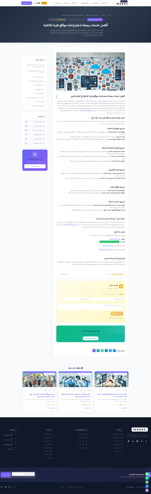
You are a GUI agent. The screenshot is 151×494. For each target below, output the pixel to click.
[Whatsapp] (147, 474)
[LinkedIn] (106, 350)
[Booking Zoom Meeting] (147, 486)
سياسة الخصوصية (78, 487)
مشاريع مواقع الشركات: (39, 89)
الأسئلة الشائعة (46, 441)
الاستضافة (84, 3)
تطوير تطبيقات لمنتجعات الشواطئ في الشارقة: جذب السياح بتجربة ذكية (76, 395)
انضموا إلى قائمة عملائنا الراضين (37, 106)
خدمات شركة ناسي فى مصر (35, 126)
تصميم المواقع (117, 434)
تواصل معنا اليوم (40, 101)
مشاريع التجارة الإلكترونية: (38, 85)
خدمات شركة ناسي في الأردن (35, 143)
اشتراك (4, 475)
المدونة (103, 15)
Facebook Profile (86, 110)
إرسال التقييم (116, 313)
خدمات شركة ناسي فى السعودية (92, 15)
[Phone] (147, 478)
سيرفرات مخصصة (81, 448)
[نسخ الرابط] (94, 350)
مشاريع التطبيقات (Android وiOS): (36, 81)
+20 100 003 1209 (8, 440)
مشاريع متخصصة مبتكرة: (38, 93)
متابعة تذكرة (47, 451)
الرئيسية (104, 3)
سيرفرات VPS (82, 444)
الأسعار (73, 3)
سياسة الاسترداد (62, 487)
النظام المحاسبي (116, 444)
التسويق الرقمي (117, 448)
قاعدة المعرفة (46, 437)
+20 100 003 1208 (8, 435)
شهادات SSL (82, 441)
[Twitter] (110, 350)
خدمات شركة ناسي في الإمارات (35, 121)
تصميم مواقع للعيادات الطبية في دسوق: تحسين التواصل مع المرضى (42, 395)
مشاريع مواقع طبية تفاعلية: (38, 77)
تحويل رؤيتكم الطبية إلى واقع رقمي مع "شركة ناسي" (36, 72)
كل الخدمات (117, 451)
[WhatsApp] (102, 350)
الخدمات (95, 3)
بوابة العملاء (47, 434)
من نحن (65, 3)
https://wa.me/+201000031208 (109, 242)
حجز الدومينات (82, 437)
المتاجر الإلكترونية (116, 437)
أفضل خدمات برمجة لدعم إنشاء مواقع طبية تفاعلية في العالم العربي (36, 66)
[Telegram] (98, 350)
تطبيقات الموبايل (116, 441)
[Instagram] (137, 441)
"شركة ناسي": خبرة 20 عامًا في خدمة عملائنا (35, 97)
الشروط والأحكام (70, 487)
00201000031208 (114, 239)
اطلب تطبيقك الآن (90, 338)
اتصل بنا (56, 3)
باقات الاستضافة (81, 434)
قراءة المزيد (124, 408)
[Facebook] (114, 350)
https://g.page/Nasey (105, 250)
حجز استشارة (46, 454)
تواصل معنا (34, 166)
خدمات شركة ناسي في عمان (35, 139)
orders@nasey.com (8, 444)
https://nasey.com (108, 246)
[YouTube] (128, 441)
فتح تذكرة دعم (46, 448)
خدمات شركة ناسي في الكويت (35, 134)
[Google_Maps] (147, 482)
